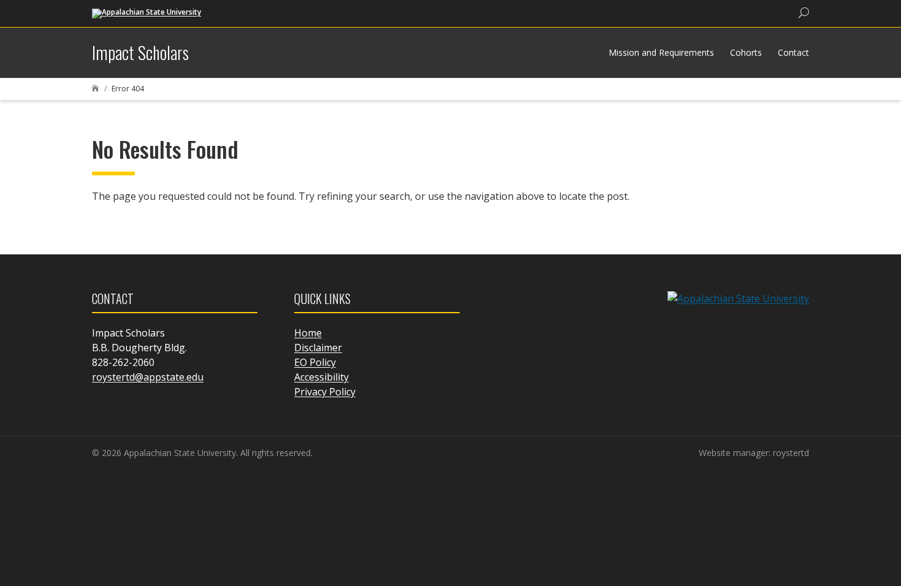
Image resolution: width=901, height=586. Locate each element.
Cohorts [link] (746, 52)
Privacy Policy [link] (324, 391)
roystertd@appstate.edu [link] (147, 377)
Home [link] (308, 333)
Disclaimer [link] (318, 347)
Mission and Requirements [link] (661, 52)
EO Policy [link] (315, 362)
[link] (146, 12)
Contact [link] (793, 52)
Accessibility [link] (321, 377)
